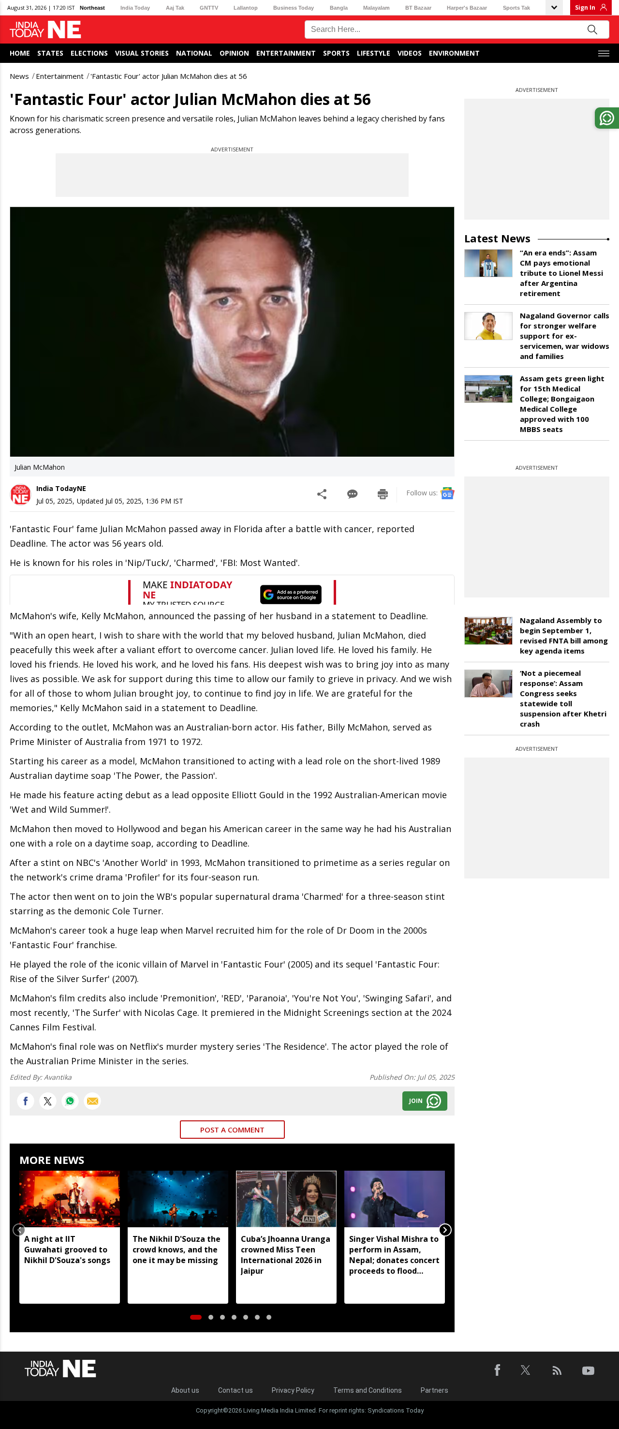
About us (185, 1390)
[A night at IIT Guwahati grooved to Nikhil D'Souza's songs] (69, 1199)
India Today (135, 8)
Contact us (235, 1390)
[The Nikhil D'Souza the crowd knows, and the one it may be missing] (178, 1199)
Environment (454, 53)
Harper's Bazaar (467, 8)
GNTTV (209, 8)
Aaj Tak (175, 8)
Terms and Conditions (367, 1390)
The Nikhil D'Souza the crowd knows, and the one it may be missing (177, 1249)
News (19, 76)
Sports (336, 53)
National (194, 53)
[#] (70, 1101)
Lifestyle (373, 53)
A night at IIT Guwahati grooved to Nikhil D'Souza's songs (67, 1249)
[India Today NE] (45, 30)
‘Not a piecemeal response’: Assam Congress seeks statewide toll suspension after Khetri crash (563, 698)
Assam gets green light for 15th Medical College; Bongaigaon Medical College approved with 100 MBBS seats (562, 403)
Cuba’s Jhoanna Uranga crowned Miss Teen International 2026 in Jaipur (285, 1255)
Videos (410, 53)
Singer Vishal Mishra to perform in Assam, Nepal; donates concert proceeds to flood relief (394, 1255)
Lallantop (246, 8)
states (50, 53)
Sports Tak (516, 8)
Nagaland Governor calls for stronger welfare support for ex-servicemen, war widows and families (564, 336)
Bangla (339, 8)
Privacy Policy (293, 1390)
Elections (89, 53)
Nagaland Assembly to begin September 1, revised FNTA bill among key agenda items (564, 635)
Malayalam (376, 8)
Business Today (293, 8)
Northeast (92, 8)
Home (20, 53)
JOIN (416, 1101)
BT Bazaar (418, 8)
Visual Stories (142, 53)
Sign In (585, 7)
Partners (434, 1390)
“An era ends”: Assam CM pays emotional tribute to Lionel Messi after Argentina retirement (561, 273)
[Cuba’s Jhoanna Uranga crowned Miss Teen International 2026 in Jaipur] (286, 1199)
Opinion (234, 53)
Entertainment (286, 53)
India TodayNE (61, 488)
